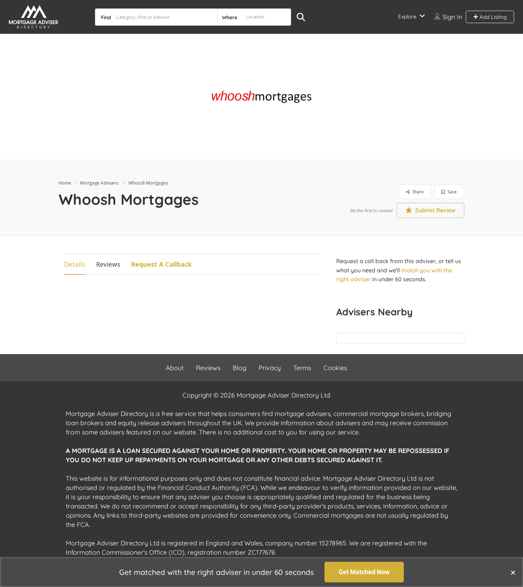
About (175, 368)
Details (74, 264)
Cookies (335, 368)
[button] (513, 572)
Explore (407, 16)
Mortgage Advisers (99, 183)
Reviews (108, 264)
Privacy (270, 368)
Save (452, 192)
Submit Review (434, 210)
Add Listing (492, 17)
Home (65, 183)
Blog (239, 368)
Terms (302, 368)
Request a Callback (161, 264)
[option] (261, 97)
